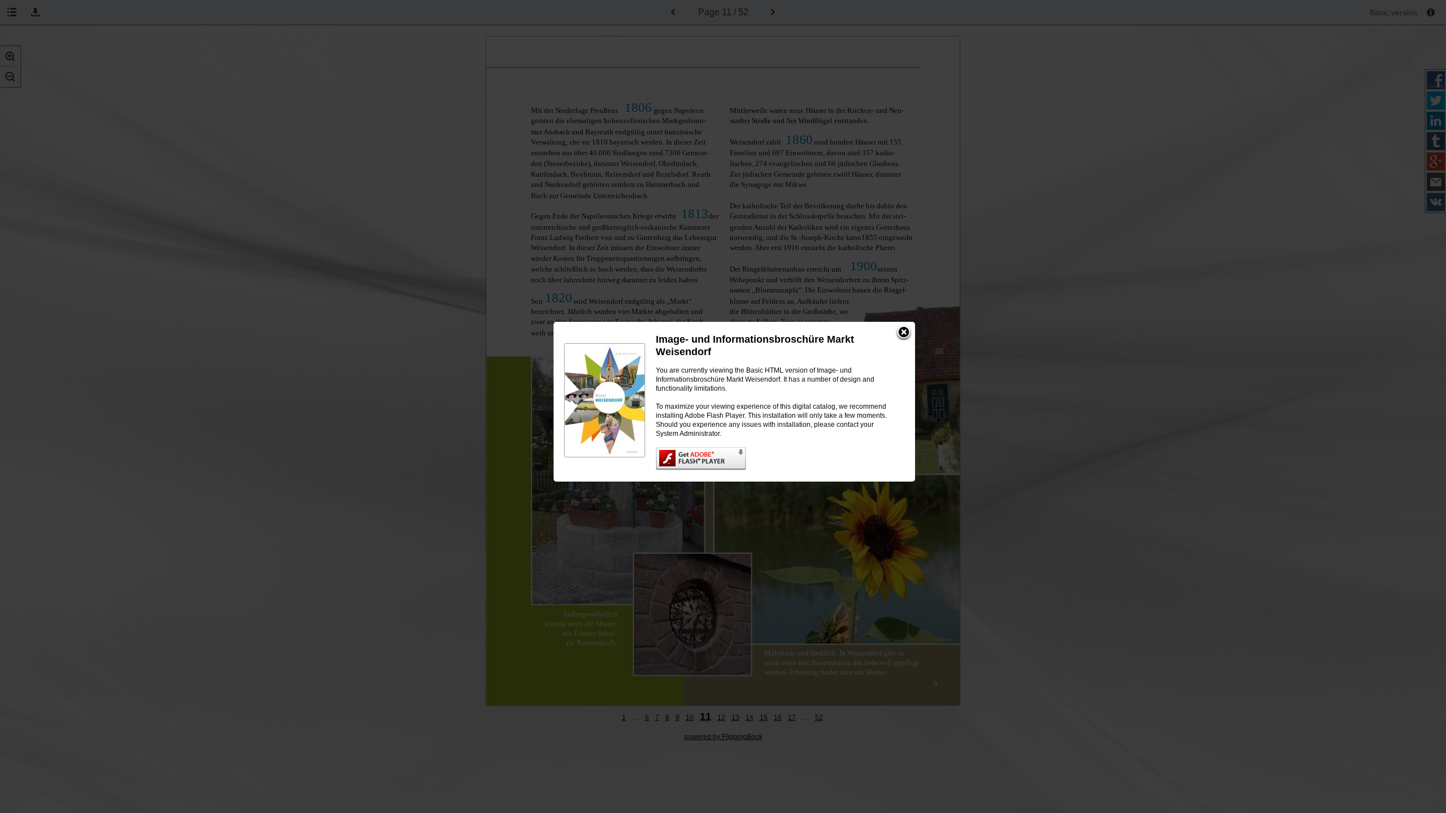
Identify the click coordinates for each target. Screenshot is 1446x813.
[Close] (903, 333)
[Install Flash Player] (774, 458)
